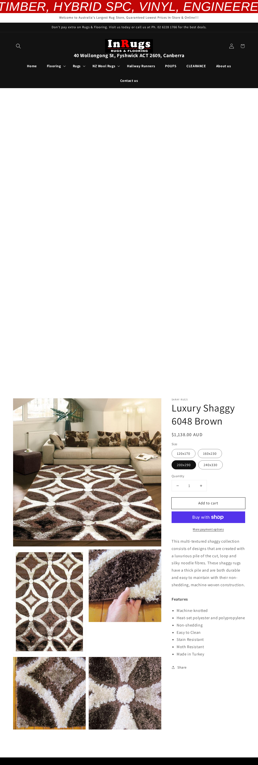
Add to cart (208, 503)
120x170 (183, 453)
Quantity (178, 476)
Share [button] (182, 667)
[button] (18, 46)
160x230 (210, 453)
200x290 (184, 465)
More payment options (208, 529)
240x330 (210, 465)
